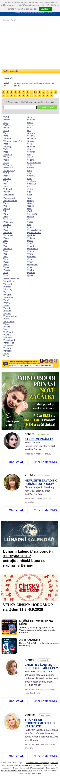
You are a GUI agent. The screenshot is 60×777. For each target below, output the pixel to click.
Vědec (6, 175)
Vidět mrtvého (34, 162)
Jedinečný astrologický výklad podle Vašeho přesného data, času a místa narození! (37, 630)
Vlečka (6, 208)
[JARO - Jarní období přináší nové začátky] (30, 401)
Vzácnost (7, 337)
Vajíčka (6, 125)
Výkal (29, 259)
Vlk (4, 211)
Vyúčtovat (8, 332)
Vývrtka (7, 334)
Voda (5, 230)
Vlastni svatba (10, 200)
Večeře (6, 173)
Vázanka (7, 154)
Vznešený (8, 345)
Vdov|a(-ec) (9, 170)
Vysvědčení (8, 321)
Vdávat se (8, 165)
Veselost (31, 133)
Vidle (29, 165)
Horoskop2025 (27, 770)
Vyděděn (31, 235)
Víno (29, 178)
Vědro (6, 181)
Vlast (29, 194)
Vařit (5, 149)
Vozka (6, 267)
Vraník (6, 275)
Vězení (30, 160)
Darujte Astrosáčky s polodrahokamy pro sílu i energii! (39, 644)
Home (6, 20)
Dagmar (37, 714)
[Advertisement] (30, 45)
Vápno (6, 143)
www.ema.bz (36, 773)
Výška (6, 305)
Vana (5, 133)
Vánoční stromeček (12, 141)
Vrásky (30, 200)
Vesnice (31, 141)
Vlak (29, 192)
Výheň (30, 243)
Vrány (30, 198)
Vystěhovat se (10, 316)
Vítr (28, 186)
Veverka (31, 152)
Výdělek (31, 238)
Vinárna (31, 175)
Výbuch (30, 227)
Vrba (29, 208)
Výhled (30, 246)
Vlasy (6, 203)
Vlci (5, 206)
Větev (30, 149)
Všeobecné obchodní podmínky (37, 763)
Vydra (30, 240)
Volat (5, 240)
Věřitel (30, 125)
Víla (29, 173)
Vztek (6, 356)
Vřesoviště (32, 214)
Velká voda (8, 194)
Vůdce (30, 222)
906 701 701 (35, 685)
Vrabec (6, 270)
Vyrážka (7, 294)
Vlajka (30, 189)
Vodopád (7, 232)
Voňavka (7, 248)
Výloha (30, 270)
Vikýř (29, 170)
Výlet (29, 267)
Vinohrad (31, 183)
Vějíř (5, 186)
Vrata (29, 203)
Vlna (5, 214)
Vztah (6, 353)
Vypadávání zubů (11, 278)
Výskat (6, 308)
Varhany (7, 146)
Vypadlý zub (9, 281)
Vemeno (31, 119)
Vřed (29, 211)
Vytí (5, 329)
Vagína (6, 119)
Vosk (5, 254)
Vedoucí (7, 178)
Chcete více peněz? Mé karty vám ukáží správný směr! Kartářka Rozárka (41, 487)
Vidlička (30, 167)
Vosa (5, 251)
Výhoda (30, 251)
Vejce (6, 183)
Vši (28, 219)
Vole (5, 243)
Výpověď (7, 284)
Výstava (7, 313)
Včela (6, 157)
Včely (6, 162)
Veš (29, 130)
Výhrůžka (31, 256)
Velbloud (7, 189)
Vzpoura (7, 348)
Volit (5, 246)
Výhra (30, 254)
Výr (5, 292)
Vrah (5, 272)
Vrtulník (30, 216)
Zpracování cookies (21, 765)
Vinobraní (31, 181)
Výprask (7, 286)
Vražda (30, 206)
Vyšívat (6, 303)
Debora (37, 434)
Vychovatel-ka (34, 232)
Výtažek (7, 326)
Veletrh (6, 192)
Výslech (7, 310)
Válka (6, 130)
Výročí (6, 300)
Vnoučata (8, 222)
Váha (5, 122)
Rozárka (38, 475)
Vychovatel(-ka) (34, 230)
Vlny (5, 216)
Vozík (6, 264)
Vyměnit (31, 272)
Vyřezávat (8, 297)
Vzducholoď (9, 340)
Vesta (29, 143)
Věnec (30, 122)
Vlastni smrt (9, 198)
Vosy (5, 256)
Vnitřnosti (7, 219)
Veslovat (31, 135)
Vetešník (31, 146)
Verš (29, 127)
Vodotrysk (8, 235)
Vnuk (5, 227)
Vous (5, 259)
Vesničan (31, 138)
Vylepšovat (32, 264)
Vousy (6, 262)
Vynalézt (31, 275)
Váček (6, 117)
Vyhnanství (32, 248)
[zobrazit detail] (12, 448)
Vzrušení (7, 351)
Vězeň (30, 157)
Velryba (30, 117)
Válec (6, 127)
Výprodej (7, 289)
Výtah (6, 324)
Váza (5, 152)
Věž (29, 154)
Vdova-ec (8, 167)
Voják (6, 238)
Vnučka (7, 224)
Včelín (6, 160)
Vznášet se (8, 342)
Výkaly (30, 262)
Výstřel (6, 318)
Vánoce (7, 138)
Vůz (29, 224)
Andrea (37, 659)
